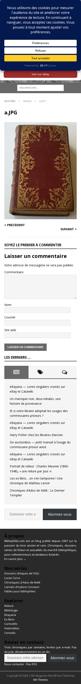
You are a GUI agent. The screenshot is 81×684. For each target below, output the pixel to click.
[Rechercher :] (40, 88)
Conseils (10, 633)
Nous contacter (14, 664)
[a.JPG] (40, 217)
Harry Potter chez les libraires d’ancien (36, 435)
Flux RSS (31, 664)
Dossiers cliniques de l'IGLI (21, 573)
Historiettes (11, 628)
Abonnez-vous (59, 514)
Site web (10, 330)
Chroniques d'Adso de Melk (22, 582)
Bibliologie (11, 610)
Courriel (9, 317)
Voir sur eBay (40, 74)
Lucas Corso (12, 578)
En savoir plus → (15, 559)
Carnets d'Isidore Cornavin (21, 587)
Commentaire (14, 272)
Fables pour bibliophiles (20, 591)
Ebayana (10, 615)
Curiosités (10, 624)
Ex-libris (9, 619)
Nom (7, 305)
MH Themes (40, 680)
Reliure (9, 606)
